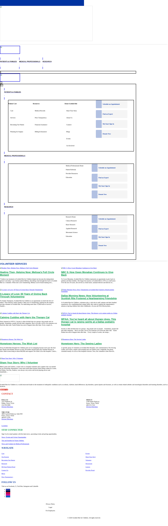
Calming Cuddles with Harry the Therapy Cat (24, 317)
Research (4, 463)
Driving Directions (7, 407)
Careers (88, 467)
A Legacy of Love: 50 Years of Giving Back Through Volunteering (23, 295)
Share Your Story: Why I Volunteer (19, 362)
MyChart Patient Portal (8, 467)
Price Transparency (7, 477)
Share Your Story (91, 457)
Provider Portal (90, 470)
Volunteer (88, 460)
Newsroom (89, 463)
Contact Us (5, 470)
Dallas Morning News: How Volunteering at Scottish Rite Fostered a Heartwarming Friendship (89, 297)
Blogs (3, 473)
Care (3, 453)
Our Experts (5, 457)
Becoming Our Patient (8, 460)
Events (88, 453)
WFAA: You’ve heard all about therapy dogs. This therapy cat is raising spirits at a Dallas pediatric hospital (88, 322)
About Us (4, 389)
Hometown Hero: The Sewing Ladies (81, 343)
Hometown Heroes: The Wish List (18, 343)
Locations (5, 426)
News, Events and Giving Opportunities (14, 437)
